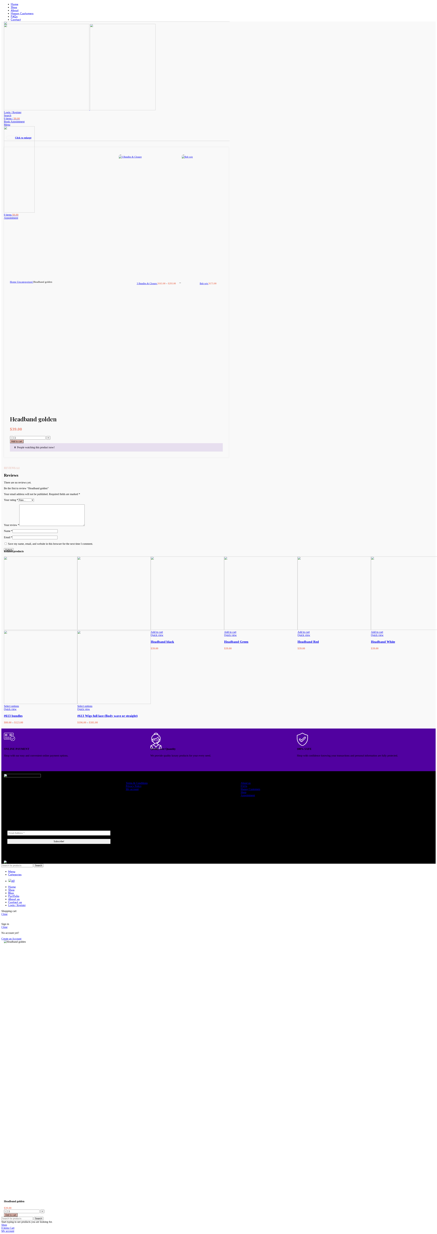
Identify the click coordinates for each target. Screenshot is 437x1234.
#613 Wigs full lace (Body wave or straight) (107, 716)
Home (13, 281)
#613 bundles (13, 716)
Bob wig (204, 283)
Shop (243, 792)
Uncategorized (25, 281)
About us (246, 783)
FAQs (244, 786)
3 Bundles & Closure (147, 283)
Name (8, 531)
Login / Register (17, 905)
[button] (157, 632)
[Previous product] (120, 154)
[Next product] (183, 154)
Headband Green (236, 642)
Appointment (248, 795)
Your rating (11, 499)
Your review (11, 525)
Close (4, 914)
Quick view (10, 709)
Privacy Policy (134, 786)
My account (132, 789)
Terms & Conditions (137, 783)
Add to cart (16, 441)
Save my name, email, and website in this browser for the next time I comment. (50, 543)
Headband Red (308, 642)
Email (8, 537)
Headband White (383, 642)
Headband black (162, 642)
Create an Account (11, 938)
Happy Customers (250, 789)
